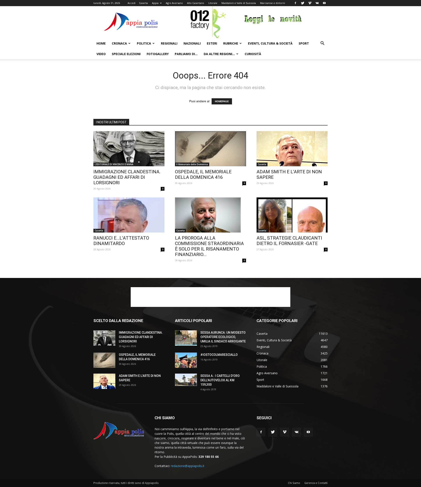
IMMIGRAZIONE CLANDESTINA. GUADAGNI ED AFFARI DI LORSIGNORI (127, 177)
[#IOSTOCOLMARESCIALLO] (186, 360)
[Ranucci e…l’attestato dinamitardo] (128, 215)
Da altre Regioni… (219, 54)
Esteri (212, 43)
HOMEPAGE (222, 101)
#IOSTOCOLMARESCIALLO (219, 354)
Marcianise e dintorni (272, 3)
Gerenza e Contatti (316, 483)
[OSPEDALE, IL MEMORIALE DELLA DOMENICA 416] (210, 148)
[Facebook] (295, 3)
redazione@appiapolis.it (187, 466)
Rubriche (230, 43)
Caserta (143, 3)
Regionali (169, 43)
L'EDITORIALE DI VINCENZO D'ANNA (114, 164)
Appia (155, 3)
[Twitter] (302, 3)
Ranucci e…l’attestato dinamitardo (121, 240)
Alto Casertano (195, 3)
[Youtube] (324, 3)
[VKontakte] (317, 3)
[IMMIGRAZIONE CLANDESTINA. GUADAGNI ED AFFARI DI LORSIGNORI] (128, 148)
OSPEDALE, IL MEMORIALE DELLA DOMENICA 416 (203, 174)
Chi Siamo (294, 483)
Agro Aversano (174, 3)
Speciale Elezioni (126, 54)
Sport (304, 43)
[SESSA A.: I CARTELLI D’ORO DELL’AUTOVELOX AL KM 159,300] (186, 380)
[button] (322, 44)
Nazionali (192, 43)
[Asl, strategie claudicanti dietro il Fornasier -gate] (292, 215)
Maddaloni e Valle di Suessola (238, 3)
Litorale (212, 3)
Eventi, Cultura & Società (270, 43)
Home (101, 43)
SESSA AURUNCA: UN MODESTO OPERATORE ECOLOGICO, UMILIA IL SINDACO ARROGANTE (223, 337)
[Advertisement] (210, 297)
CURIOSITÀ (253, 54)
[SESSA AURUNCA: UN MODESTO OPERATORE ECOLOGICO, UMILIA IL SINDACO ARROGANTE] (186, 338)
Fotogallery (158, 54)
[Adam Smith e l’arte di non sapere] (292, 148)
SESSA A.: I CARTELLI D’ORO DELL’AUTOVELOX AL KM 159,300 (220, 380)
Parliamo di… (186, 54)
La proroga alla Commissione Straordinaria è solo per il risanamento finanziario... (209, 246)
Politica (144, 43)
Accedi (132, 3)
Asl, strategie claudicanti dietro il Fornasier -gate (289, 240)
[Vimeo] (310, 3)
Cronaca (119, 43)
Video (101, 54)
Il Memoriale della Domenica (192, 164)
